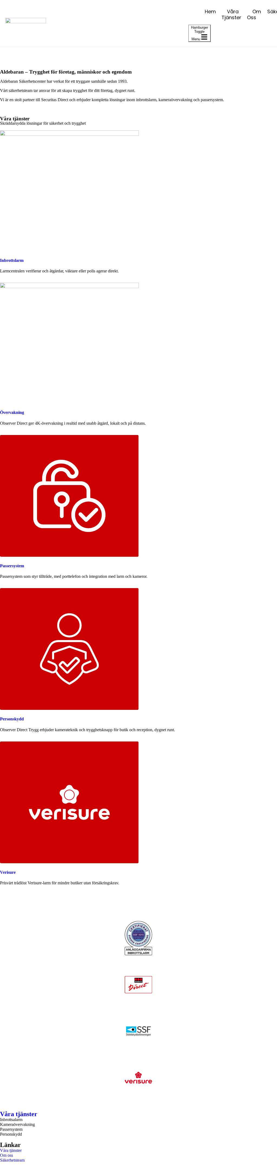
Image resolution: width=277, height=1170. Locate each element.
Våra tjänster (231, 14)
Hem (210, 11)
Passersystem (12, 565)
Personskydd (12, 719)
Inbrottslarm (12, 260)
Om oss (254, 14)
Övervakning (12, 412)
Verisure (8, 872)
